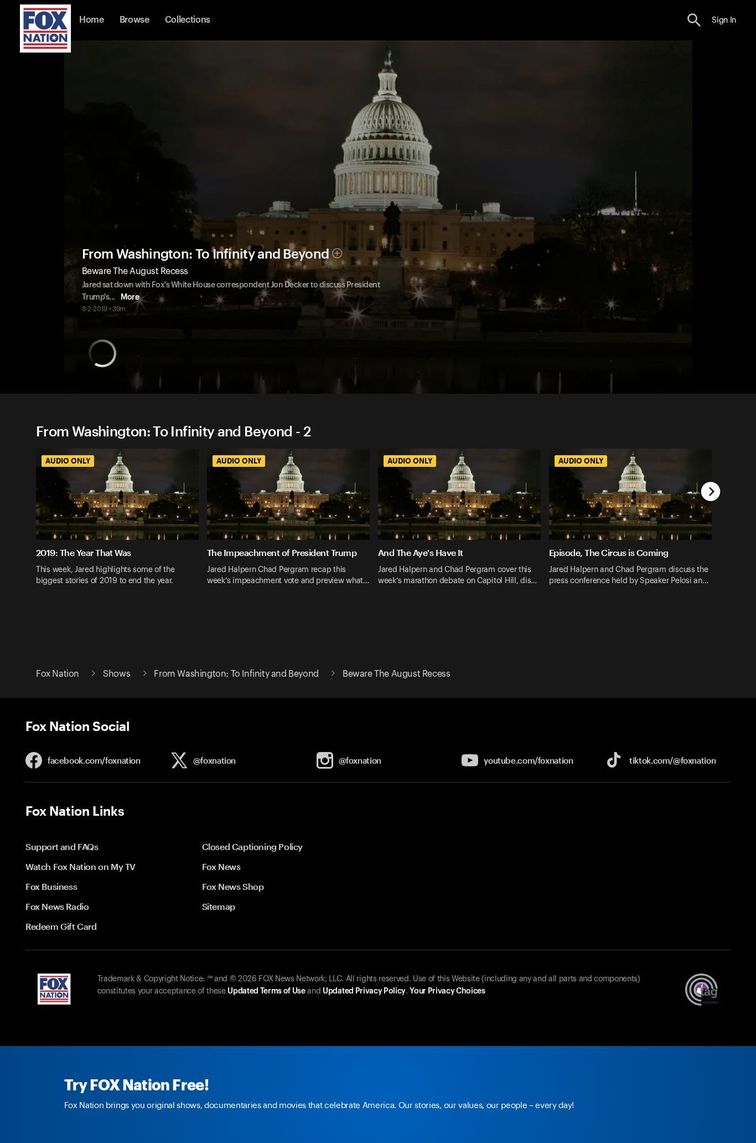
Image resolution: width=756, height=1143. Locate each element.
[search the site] (694, 20)
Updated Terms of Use (266, 991)
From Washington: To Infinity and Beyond (205, 254)
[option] (121, 530)
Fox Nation (57, 674)
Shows (116, 674)
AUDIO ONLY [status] (67, 460)
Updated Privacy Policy (364, 991)
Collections (187, 20)
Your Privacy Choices (447, 991)
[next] (711, 492)
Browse (134, 20)
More (130, 297)
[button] (694, 20)
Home (91, 20)
